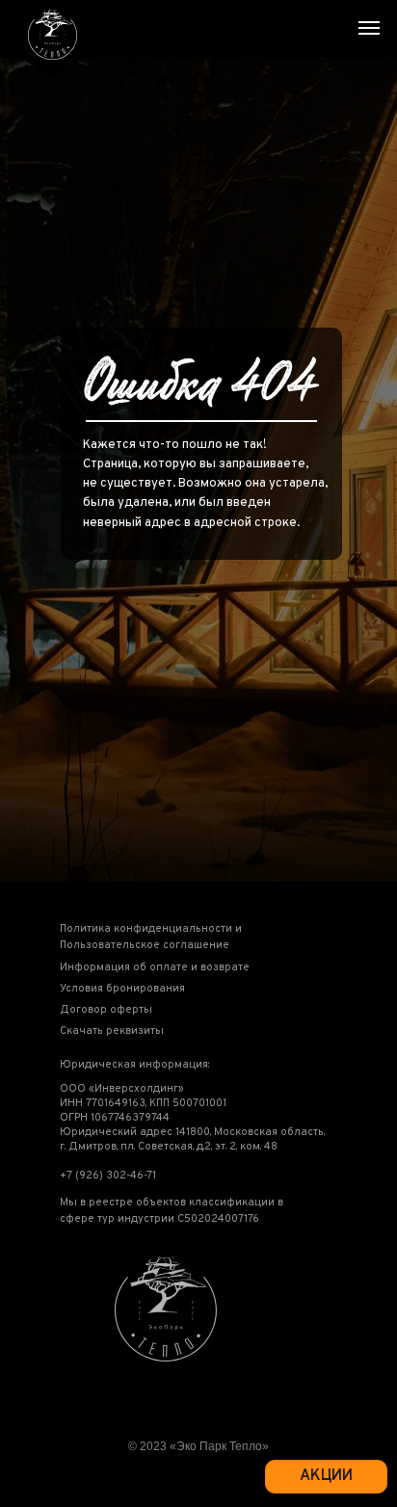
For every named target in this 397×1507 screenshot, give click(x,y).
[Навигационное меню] (369, 28)
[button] (169, 937)
